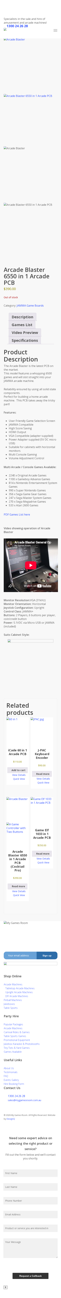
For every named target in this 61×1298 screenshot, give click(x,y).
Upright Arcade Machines (19, 992)
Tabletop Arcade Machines (20, 988)
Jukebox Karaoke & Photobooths (22, 1044)
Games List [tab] (22, 324)
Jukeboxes (9, 1004)
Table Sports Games (15, 1036)
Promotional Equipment (17, 1040)
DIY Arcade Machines (16, 996)
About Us (9, 1068)
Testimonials (10, 1072)
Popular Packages (13, 1024)
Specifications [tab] (25, 340)
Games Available (13, 1051)
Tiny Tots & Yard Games (17, 1047)
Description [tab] (22, 316)
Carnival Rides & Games (17, 1032)
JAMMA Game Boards (30, 305)
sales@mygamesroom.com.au (24, 1100)
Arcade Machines (13, 984)
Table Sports (11, 1007)
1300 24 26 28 (16, 1096)
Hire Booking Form (14, 1083)
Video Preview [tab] (25, 332)
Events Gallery (11, 1080)
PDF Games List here (17, 514)
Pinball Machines (13, 1000)
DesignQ (11, 1118)
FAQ (6, 1076)
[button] (55, 30)
